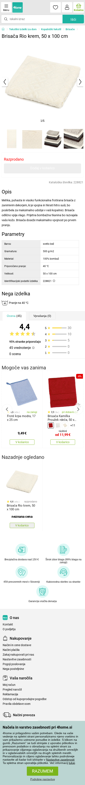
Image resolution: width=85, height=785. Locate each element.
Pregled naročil (12, 689)
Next (78, 409)
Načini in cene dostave (17, 645)
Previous (7, 409)
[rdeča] (51, 425)
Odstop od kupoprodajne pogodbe (24, 699)
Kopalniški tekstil (51, 29)
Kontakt (8, 624)
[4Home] (4, 29)
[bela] (58, 425)
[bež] (65, 425)
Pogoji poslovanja (14, 664)
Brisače (70, 29)
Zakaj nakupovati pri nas (18, 654)
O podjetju (9, 629)
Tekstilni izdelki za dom (23, 29)
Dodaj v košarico (42, 168)
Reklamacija (10, 694)
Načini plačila (11, 649)
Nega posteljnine (13, 668)
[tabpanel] (42, 82)
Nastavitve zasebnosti (60, 759)
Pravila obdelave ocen (17, 703)
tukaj (72, 763)
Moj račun (9, 684)
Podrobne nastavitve (42, 779)
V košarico (22, 442)
